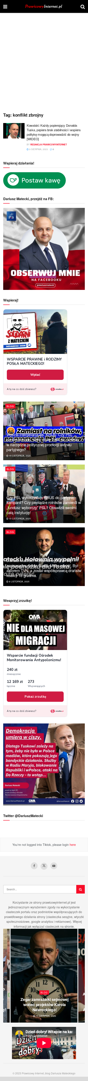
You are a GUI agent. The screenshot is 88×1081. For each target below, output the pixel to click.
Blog (10, 406)
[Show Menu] (5, 6)
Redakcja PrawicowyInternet (48, 144)
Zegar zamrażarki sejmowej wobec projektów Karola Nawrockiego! (44, 1005)
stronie (69, 926)
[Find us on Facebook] (34, 865)
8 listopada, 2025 (18, 581)
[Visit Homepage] (44, 6)
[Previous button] (6, 976)
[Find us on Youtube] (53, 865)
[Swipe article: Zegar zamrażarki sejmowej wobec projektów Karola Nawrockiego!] (44, 976)
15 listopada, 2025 (19, 455)
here (72, 844)
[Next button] (81, 976)
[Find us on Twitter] (44, 866)
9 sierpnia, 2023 (38, 149)
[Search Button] (83, 6)
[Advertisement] (44, 63)
